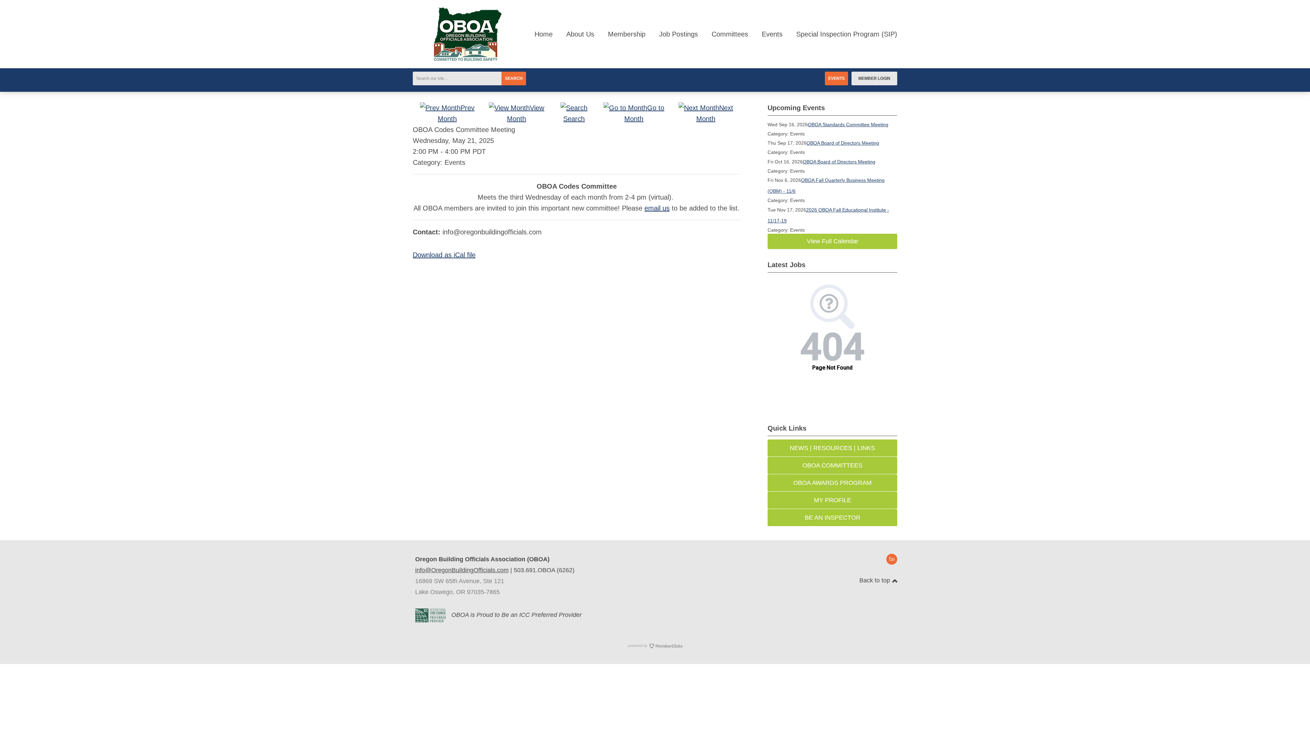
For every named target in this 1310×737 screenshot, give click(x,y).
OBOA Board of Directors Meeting (842, 143)
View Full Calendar (832, 241)
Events (836, 78)
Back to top (875, 580)
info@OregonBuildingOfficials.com (462, 570)
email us (657, 208)
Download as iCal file (444, 255)
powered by (638, 646)
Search (514, 78)
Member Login (874, 78)
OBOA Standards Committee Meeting (848, 124)
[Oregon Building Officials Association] (457, 58)
